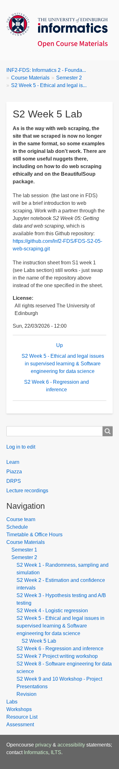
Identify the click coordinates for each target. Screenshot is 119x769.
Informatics (36, 752)
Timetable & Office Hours (34, 534)
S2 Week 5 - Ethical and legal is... (49, 85)
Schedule (17, 527)
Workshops (19, 709)
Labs (11, 701)
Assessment (20, 724)
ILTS (56, 752)
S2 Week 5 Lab (39, 641)
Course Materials (30, 77)
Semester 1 (24, 549)
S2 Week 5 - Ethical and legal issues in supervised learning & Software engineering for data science (63, 363)
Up (59, 345)
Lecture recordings (27, 490)
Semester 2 (69, 77)
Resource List (21, 717)
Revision (26, 694)
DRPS (13, 481)
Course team (20, 519)
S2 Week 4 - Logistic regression (52, 610)
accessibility (71, 744)
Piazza (14, 471)
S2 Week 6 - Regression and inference (56, 385)
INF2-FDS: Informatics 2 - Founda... (46, 70)
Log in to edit (20, 447)
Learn (12, 462)
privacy (43, 744)
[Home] (59, 30)
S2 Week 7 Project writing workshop (57, 656)
